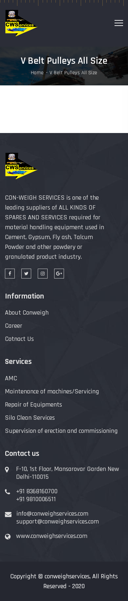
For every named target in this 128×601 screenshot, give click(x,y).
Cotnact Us (19, 339)
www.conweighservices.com (51, 536)
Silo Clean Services (30, 417)
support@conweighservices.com (57, 521)
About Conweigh (27, 312)
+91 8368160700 (36, 491)
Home (37, 73)
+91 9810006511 (36, 499)
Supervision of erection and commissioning (61, 431)
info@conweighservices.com (52, 514)
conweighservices (67, 576)
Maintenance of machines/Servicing (52, 391)
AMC (11, 378)
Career (13, 326)
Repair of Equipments (33, 404)
